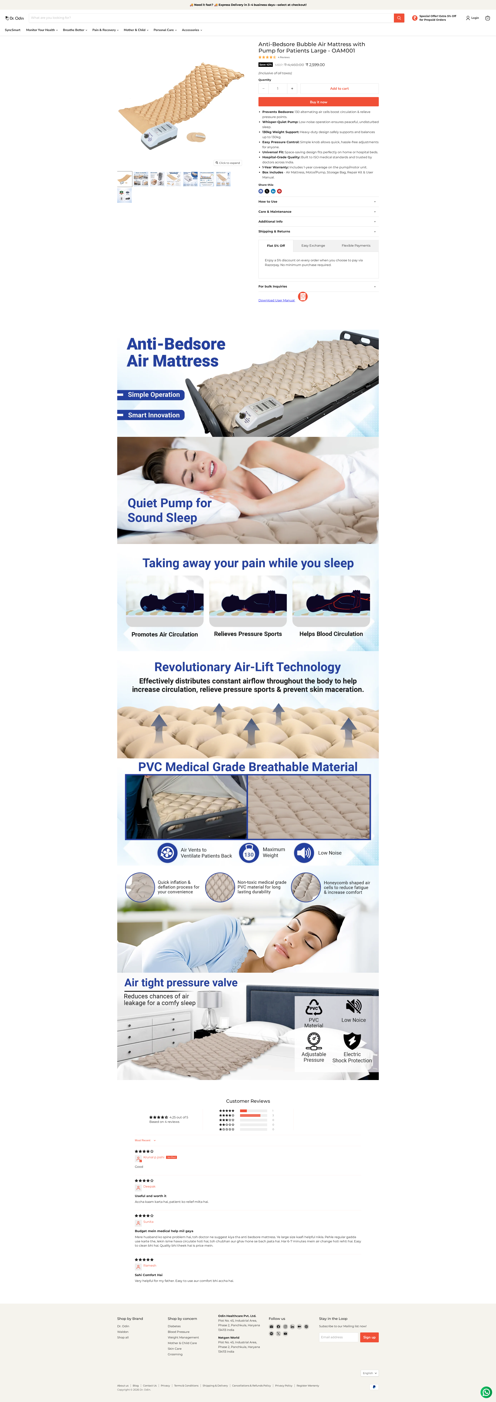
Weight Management (183, 1337)
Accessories (191, 30)
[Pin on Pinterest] (279, 191)
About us (122, 1385)
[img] (144, 1151)
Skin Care (175, 1348)
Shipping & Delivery (215, 1385)
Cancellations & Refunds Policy (251, 1385)
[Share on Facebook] (260, 191)
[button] (227, 1110)
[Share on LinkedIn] (273, 191)
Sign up (369, 1337)
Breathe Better (74, 30)
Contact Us (150, 1385)
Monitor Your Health (41, 30)
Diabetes (174, 1326)
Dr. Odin (123, 1326)
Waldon (122, 1332)
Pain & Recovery (104, 30)
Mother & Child (135, 30)
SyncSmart (12, 30)
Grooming (175, 1354)
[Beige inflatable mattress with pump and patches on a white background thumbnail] (124, 179)
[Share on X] (267, 191)
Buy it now (318, 102)
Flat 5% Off (276, 246)
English (368, 1373)
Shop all (123, 1337)
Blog (136, 1385)
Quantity (264, 79)
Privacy (165, 1385)
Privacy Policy (283, 1385)
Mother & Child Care (182, 1343)
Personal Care (164, 30)
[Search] (399, 18)
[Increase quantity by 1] (292, 88)
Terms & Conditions (186, 1385)
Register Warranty (308, 1385)
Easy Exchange (313, 245)
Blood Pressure (178, 1332)
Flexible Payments (356, 245)
